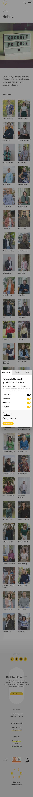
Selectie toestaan (9, 418)
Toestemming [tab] (6, 372)
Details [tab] (17, 372)
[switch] (29, 399)
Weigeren (6, 414)
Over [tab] (27, 372)
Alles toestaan (8, 423)
